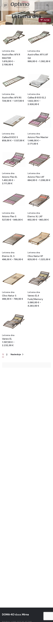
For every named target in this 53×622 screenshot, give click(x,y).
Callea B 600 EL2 (37, 97)
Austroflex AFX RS (11, 97)
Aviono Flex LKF (36, 176)
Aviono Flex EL (9, 176)
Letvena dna (8, 51)
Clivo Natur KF (35, 256)
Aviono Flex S (9, 216)
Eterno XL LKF (35, 216)
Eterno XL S (8, 256)
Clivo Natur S (9, 295)
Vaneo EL (7, 338)
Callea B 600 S (10, 137)
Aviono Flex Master (38, 137)
